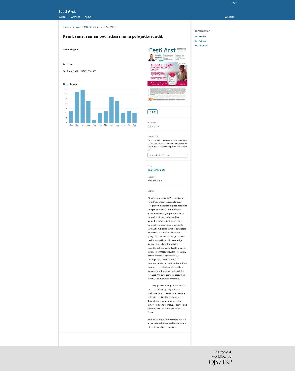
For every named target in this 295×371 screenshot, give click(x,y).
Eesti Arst (67, 11)
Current (62, 16)
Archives (75, 16)
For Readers (200, 36)
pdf (153, 111)
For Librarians (201, 45)
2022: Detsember (92, 27)
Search (230, 16)
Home (66, 27)
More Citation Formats (160, 155)
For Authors (200, 40)
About (88, 16)
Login (234, 2)
